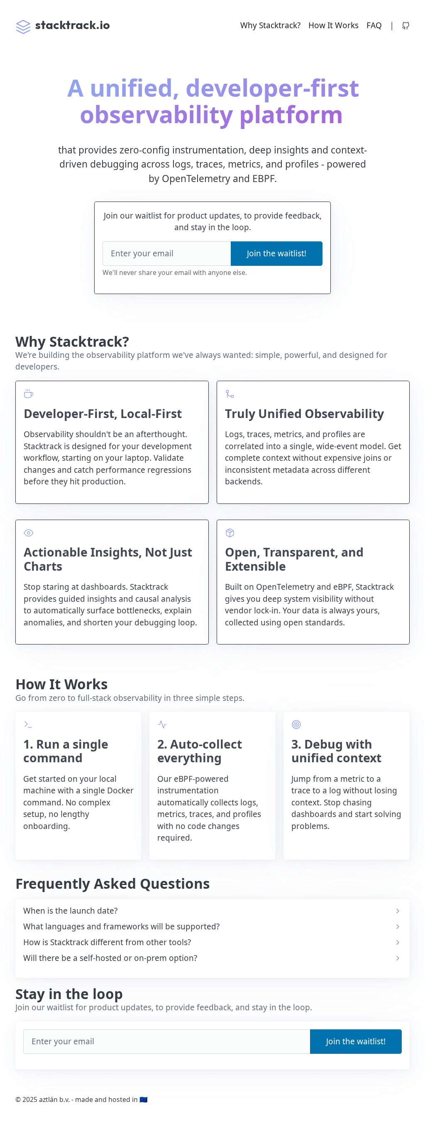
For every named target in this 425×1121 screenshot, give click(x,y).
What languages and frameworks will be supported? (121, 927)
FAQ (374, 25)
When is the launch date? (70, 911)
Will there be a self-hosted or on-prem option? (110, 958)
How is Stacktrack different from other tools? (107, 942)
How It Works (333, 25)
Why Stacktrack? (270, 25)
